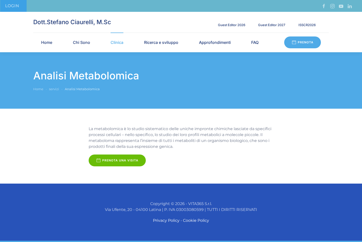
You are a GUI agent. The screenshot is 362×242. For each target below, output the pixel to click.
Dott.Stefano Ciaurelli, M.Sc (72, 22)
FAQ (255, 42)
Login (12, 5)
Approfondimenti (215, 42)
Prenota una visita (120, 160)
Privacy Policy (166, 220)
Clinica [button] (117, 42)
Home (46, 42)
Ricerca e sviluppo (161, 42)
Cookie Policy (196, 220)
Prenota (305, 42)
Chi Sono (81, 42)
